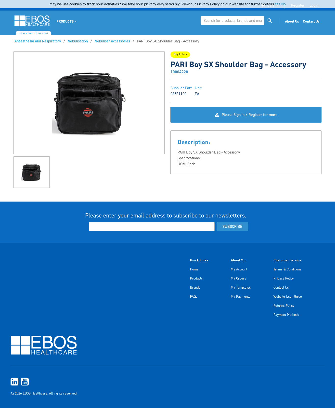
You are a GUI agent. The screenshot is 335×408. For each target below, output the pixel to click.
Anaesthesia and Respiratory (37, 41)
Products (196, 278)
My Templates (241, 287)
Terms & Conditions (287, 269)
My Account (239, 269)
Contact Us (281, 287)
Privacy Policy (283, 278)
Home (194, 269)
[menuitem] (67, 21)
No (283, 4)
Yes (277, 4)
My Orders (238, 278)
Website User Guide (287, 296)
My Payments (240, 296)
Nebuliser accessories (112, 41)
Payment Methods (286, 315)
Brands (195, 287)
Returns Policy (283, 306)
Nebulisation (78, 41)
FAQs (193, 296)
